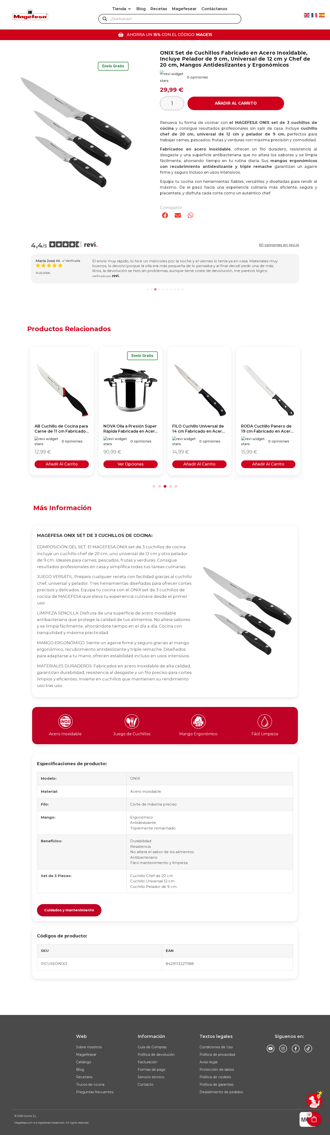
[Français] (314, 14)
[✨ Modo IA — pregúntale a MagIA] (314, 1100)
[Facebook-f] (296, 1048)
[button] (122, 9)
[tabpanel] (165, 752)
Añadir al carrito (236, 103)
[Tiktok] (308, 1048)
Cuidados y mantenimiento (69, 910)
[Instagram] (283, 1048)
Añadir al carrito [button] (62, 464)
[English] (307, 14)
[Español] (322, 14)
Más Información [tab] (62, 508)
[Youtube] (270, 1048)
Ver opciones (131, 464)
